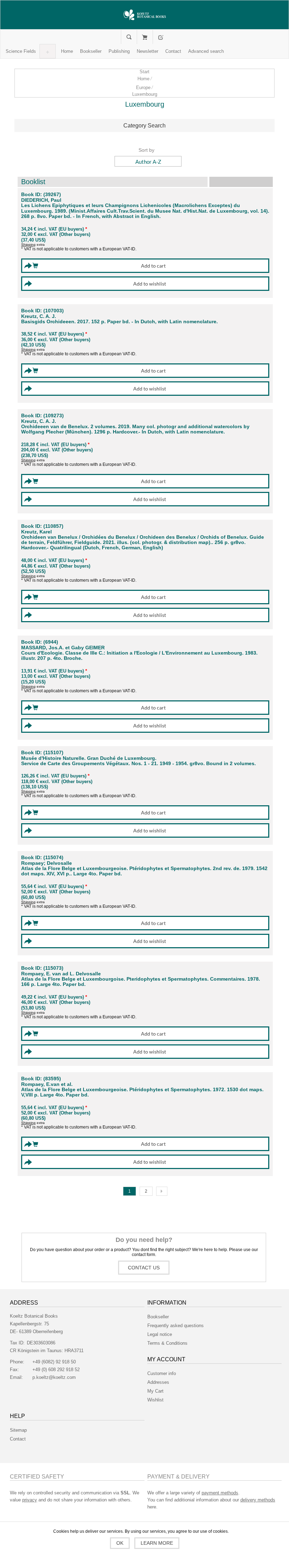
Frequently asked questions (175, 1325)
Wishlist (155, 1399)
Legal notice (159, 1334)
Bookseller (158, 1316)
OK (119, 1543)
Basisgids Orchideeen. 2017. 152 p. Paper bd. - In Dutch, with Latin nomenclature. (119, 321)
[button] (21, 51)
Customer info (161, 1373)
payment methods (220, 1492)
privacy (29, 1499)
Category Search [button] (144, 126)
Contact (18, 1439)
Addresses (158, 1382)
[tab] (144, 125)
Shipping (28, 244)
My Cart (145, 37)
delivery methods (257, 1499)
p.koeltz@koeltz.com (54, 1377)
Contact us (144, 1267)
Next (161, 1191)
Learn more (157, 1543)
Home (143, 78)
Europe (143, 87)
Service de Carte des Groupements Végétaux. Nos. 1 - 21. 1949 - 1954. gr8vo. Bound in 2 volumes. (138, 763)
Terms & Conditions (167, 1343)
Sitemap (18, 1430)
